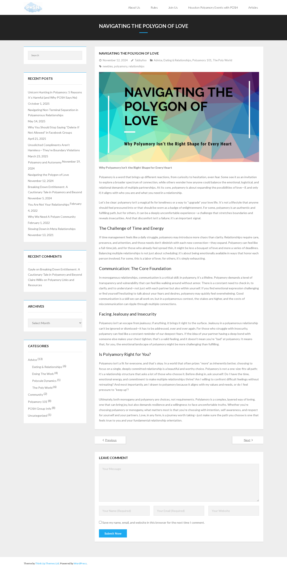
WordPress (80, 563)
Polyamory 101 (202, 60)
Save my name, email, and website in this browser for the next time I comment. (153, 522)
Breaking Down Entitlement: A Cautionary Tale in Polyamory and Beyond (55, 189)
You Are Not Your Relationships (48, 204)
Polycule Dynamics (44, 380)
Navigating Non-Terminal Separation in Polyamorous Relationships (53, 112)
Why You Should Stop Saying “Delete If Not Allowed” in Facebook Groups (53, 129)
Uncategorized (37, 415)
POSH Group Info (39, 408)
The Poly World (222, 60)
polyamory (120, 66)
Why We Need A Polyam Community (52, 216)
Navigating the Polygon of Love (48, 174)
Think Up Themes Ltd (47, 563)
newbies (108, 66)
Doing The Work (43, 374)
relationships (136, 66)
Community (35, 394)
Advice (158, 60)
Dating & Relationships (177, 60)
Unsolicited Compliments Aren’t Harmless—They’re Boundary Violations (54, 147)
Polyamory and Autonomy (45, 162)
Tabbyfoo (141, 60)
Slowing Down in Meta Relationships (52, 229)
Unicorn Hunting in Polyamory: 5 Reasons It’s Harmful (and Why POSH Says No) (55, 94)
